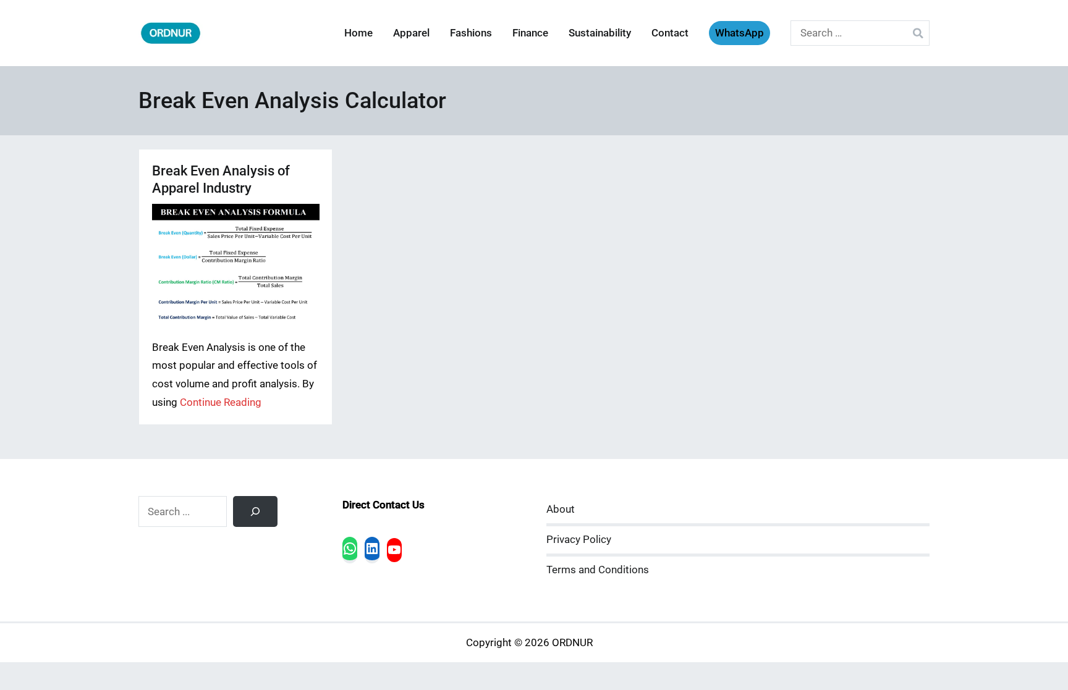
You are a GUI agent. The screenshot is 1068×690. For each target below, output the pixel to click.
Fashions (471, 33)
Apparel (411, 33)
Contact (670, 33)
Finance (530, 33)
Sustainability (600, 33)
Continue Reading (220, 402)
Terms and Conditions (597, 570)
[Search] (255, 511)
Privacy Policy (578, 539)
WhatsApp (739, 33)
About (560, 509)
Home (358, 33)
